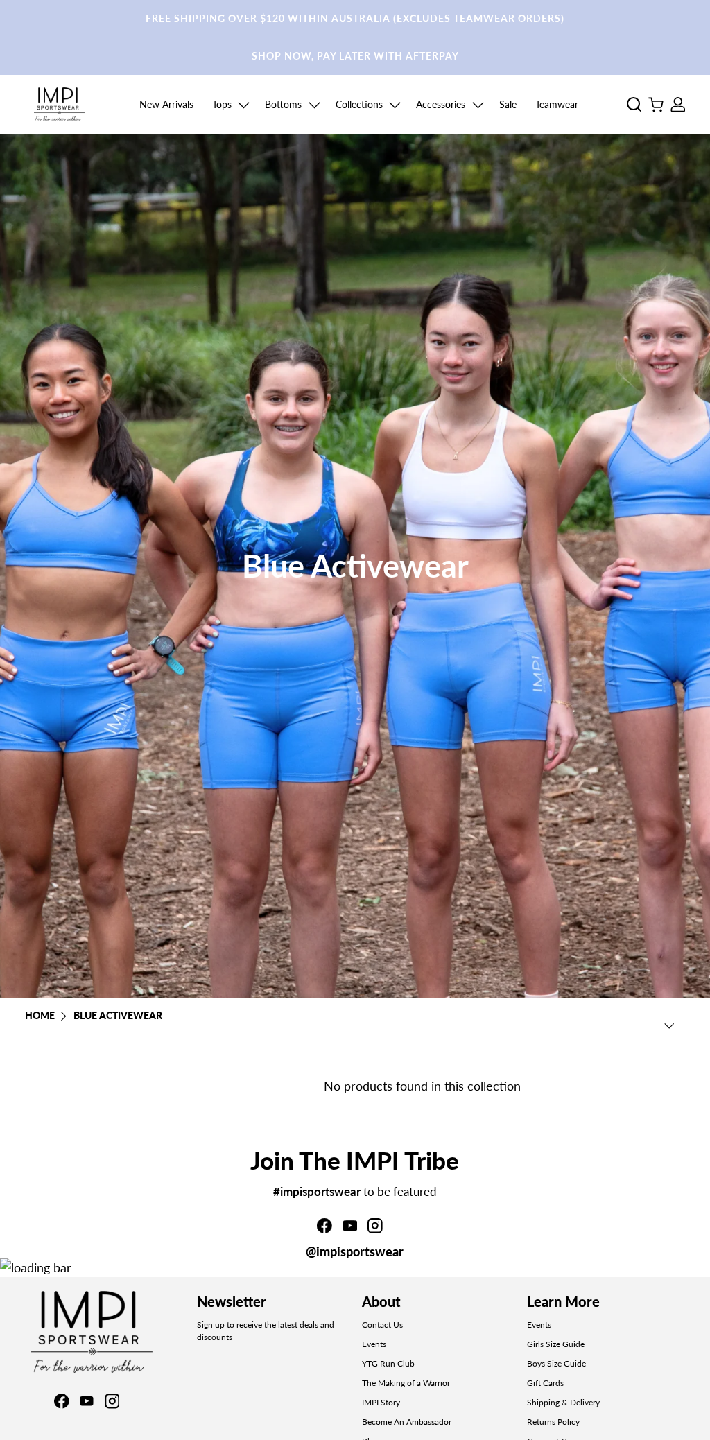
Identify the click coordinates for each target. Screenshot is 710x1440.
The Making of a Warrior (406, 1383)
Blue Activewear (117, 1016)
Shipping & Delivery (563, 1402)
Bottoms (283, 104)
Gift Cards (545, 1383)
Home (40, 1016)
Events (374, 1344)
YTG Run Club (388, 1363)
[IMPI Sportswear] (59, 104)
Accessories (440, 104)
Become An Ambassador (406, 1421)
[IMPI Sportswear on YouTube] (350, 1227)
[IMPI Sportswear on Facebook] (324, 1227)
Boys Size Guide (556, 1363)
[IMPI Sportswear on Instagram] (375, 1227)
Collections (359, 104)
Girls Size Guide (556, 1344)
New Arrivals (166, 104)
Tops (222, 104)
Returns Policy (553, 1421)
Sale (508, 104)
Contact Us (382, 1324)
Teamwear (556, 104)
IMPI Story (381, 1402)
